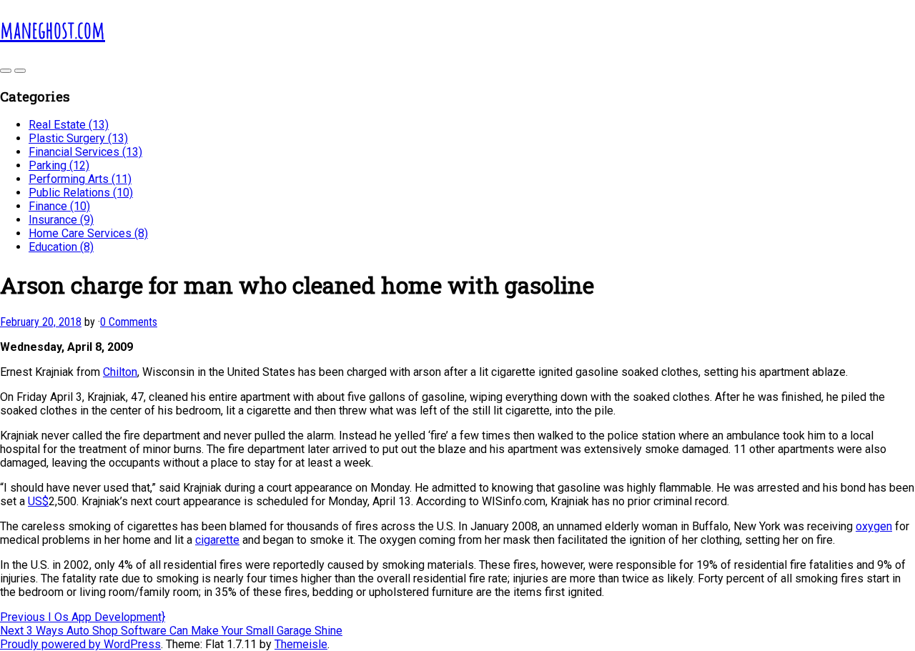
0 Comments (128, 322)
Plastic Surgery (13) (78, 138)
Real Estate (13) (69, 124)
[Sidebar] (5, 71)
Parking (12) (59, 165)
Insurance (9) (61, 220)
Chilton (120, 372)
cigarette (217, 540)
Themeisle (300, 644)
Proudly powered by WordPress (80, 644)
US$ (38, 501)
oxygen (874, 526)
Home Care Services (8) (88, 233)
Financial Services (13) (85, 152)
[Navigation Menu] (20, 71)
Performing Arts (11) (80, 179)
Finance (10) (59, 206)
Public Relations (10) (81, 192)
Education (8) (61, 247)
